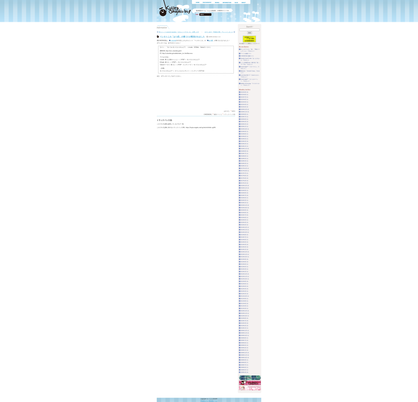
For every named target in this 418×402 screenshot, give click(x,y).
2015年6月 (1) (244, 217)
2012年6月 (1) (244, 283)
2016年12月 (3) (245, 185)
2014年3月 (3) (244, 247)
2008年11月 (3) (245, 355)
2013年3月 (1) (244, 269)
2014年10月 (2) (245, 232)
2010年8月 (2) (244, 318)
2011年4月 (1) (244, 306)
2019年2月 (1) (244, 143)
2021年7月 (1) (244, 97)
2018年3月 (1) (244, 163)
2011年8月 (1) (244, 301)
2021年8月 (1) (244, 94)
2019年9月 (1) (244, 131)
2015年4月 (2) (244, 222)
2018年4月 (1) (244, 161)
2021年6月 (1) (244, 99)
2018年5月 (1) (244, 158)
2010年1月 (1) (244, 328)
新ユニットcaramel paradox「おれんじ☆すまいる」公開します (179, 32)
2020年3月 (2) (244, 121)
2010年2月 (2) (244, 325)
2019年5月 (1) (244, 138)
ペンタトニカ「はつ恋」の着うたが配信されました (182, 37)
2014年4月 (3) (244, 244)
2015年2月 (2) (244, 224)
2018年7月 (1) (244, 153)
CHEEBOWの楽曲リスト (247, 56)
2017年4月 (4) (244, 178)
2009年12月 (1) (245, 330)
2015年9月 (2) (244, 210)
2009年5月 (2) (244, 345)
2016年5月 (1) (244, 197)
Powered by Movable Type (209, 401)
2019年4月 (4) (244, 141)
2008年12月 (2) (245, 352)
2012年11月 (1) (245, 276)
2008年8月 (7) (244, 362)
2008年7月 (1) (244, 365)
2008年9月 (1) (244, 360)
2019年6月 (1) (244, 136)
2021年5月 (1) (244, 102)
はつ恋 (211, 40)
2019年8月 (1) (244, 134)
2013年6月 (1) (244, 264)
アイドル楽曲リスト (246, 53)
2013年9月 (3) (244, 259)
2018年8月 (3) (244, 151)
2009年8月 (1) (244, 338)
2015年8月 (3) (244, 212)
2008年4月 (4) (244, 372)
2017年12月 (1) (245, 168)
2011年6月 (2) (244, 303)
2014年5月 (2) (244, 242)
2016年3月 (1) (244, 200)
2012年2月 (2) (244, 293)
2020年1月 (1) (244, 126)
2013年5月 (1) (244, 266)
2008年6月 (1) (244, 367)
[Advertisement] (175, 94)
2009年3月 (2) (244, 347)
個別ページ (217, 114)
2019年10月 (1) (245, 129)
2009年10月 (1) (245, 335)
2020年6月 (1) (244, 119)
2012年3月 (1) (244, 291)
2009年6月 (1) (244, 342)
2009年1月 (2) (244, 350)
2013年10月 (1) (245, 256)
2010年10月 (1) (245, 315)
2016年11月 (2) (245, 188)
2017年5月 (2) (244, 175)
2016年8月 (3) (244, 192)
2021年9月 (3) (244, 92)
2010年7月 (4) (244, 320)
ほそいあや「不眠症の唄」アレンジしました (219, 32)
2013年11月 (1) (245, 254)
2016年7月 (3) (244, 195)
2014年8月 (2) (244, 234)
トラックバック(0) (229, 114)
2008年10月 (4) (245, 357)
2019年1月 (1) (244, 146)
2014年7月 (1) (244, 237)
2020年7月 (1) (244, 116)
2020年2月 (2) (244, 124)
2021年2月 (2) (244, 106)
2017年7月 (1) (244, 173)
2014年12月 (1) (245, 227)
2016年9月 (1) (244, 190)
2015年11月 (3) (245, 205)
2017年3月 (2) (244, 180)
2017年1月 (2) (244, 183)
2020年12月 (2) (245, 109)
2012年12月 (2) (245, 274)
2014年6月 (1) (244, 239)
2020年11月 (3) (245, 111)
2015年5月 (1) (244, 220)
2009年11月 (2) (245, 333)
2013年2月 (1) (244, 271)
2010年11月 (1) (245, 313)
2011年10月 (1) (245, 296)
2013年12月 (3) (245, 251)
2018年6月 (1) (244, 156)
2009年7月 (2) (244, 340)
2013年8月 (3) (244, 261)
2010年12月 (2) (245, 310)
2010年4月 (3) (244, 323)
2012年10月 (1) (245, 278)
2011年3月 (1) (244, 308)
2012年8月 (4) (244, 281)
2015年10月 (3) (245, 207)
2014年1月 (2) (244, 249)
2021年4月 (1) (244, 104)
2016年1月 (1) (244, 202)
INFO (233, 111)
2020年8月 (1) (244, 114)
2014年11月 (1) (245, 229)
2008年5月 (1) (244, 369)
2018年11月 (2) (245, 148)
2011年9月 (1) (244, 298)
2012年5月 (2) (244, 286)
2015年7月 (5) (244, 215)
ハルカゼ (173, 40)
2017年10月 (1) (245, 170)
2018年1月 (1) (244, 165)
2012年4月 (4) (244, 288)
